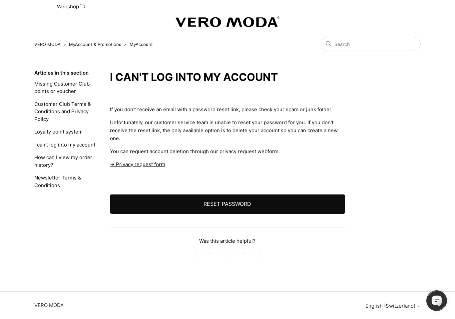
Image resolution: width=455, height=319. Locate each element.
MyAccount (141, 44)
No (244, 252)
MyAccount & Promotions (95, 44)
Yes (210, 252)
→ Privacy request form (137, 164)
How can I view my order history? (63, 161)
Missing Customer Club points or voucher (62, 88)
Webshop (68, 6)
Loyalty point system (58, 132)
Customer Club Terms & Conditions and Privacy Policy (62, 111)
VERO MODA (47, 44)
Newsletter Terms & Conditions (57, 181)
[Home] (227, 21)
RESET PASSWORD (227, 203)
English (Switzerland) (391, 306)
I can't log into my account (64, 145)
